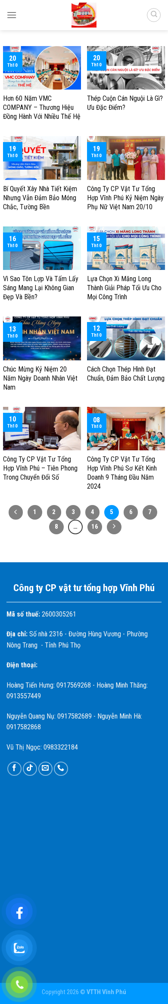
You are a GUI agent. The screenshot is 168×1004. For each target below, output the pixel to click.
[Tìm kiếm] (154, 15)
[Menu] (11, 14)
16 (94, 526)
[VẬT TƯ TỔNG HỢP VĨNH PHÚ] (84, 15)
